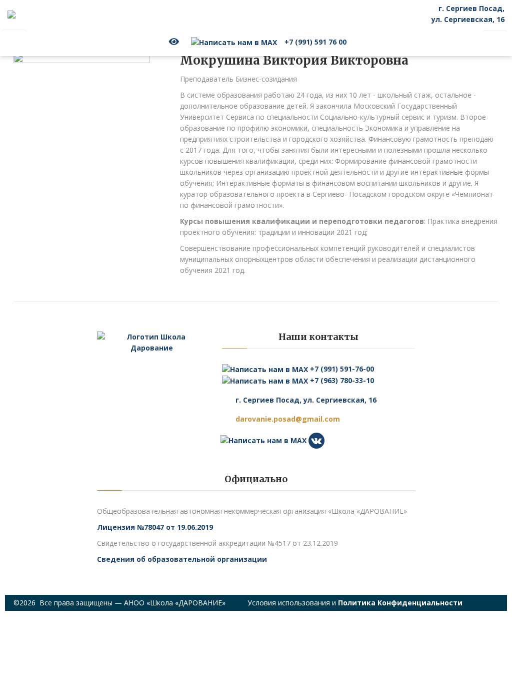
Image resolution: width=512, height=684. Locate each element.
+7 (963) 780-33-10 (341, 380)
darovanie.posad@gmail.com (288, 419)
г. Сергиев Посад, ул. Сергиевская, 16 (306, 400)
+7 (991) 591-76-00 (341, 369)
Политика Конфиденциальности (400, 602)
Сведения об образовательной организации (182, 559)
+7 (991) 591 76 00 (315, 42)
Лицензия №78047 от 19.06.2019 (155, 527)
